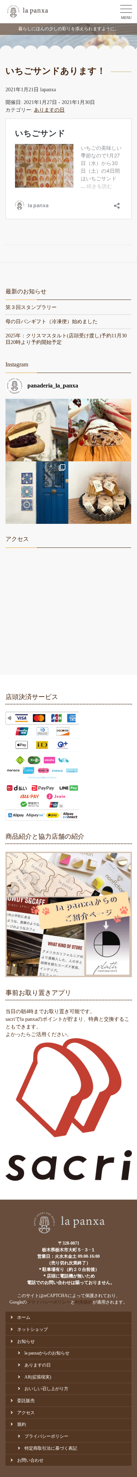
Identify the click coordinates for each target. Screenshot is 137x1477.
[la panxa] (27, 11)
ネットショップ (32, 1329)
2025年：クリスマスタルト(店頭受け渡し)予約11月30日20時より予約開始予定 (66, 339)
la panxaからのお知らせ (46, 1353)
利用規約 (83, 1302)
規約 (21, 1424)
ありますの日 (49, 110)
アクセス (26, 1412)
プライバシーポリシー (49, 1302)
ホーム (23, 1317)
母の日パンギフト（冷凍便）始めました (51, 321)
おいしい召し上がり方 (46, 1388)
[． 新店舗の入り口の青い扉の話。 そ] (36, 492)
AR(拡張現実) (37, 1377)
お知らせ (26, 1341)
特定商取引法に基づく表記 (50, 1448)
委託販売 (26, 1400)
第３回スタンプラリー (31, 307)
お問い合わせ (30, 1460)
